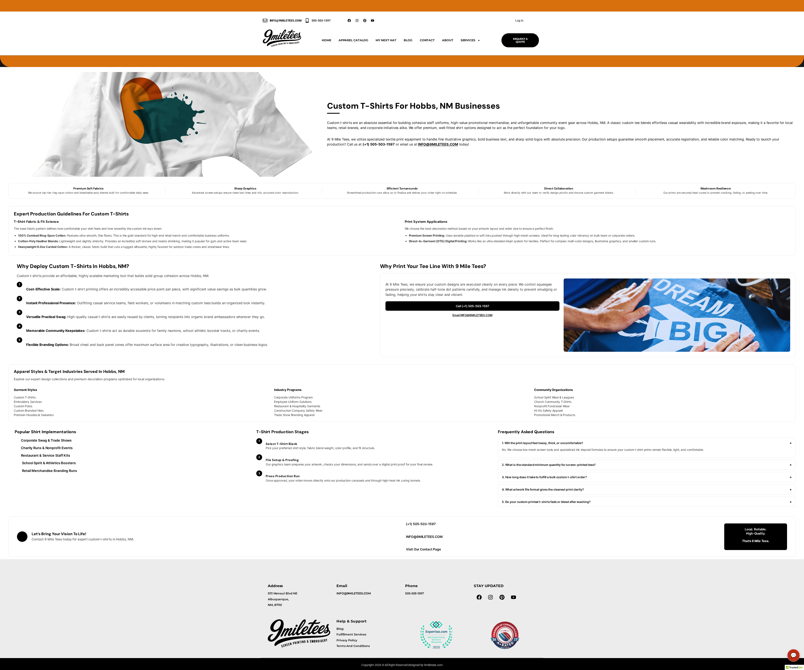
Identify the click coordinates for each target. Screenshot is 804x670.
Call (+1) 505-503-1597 (472, 306)
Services (468, 40)
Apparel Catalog (353, 40)
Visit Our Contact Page (423, 549)
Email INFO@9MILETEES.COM (472, 315)
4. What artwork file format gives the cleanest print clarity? (647, 489)
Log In (519, 20)
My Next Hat (386, 40)
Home (326, 40)
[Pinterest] (364, 20)
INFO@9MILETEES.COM (438, 144)
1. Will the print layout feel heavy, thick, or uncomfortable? (647, 443)
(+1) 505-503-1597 (421, 524)
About (447, 40)
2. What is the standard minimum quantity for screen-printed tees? (647, 465)
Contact (427, 40)
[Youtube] (372, 20)
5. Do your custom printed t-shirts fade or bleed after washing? (647, 502)
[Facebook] (349, 20)
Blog (408, 40)
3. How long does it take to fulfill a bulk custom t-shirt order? (647, 477)
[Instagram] (357, 20)
